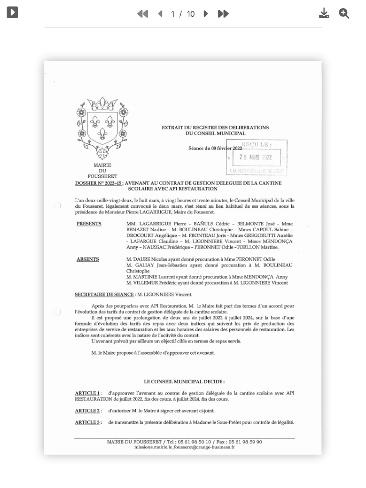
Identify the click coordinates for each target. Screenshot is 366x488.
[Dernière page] (223, 14)
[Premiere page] (142, 14)
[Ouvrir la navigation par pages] (12, 12)
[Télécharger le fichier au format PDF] (324, 13)
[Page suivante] (205, 14)
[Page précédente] (160, 14)
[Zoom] (344, 13)
